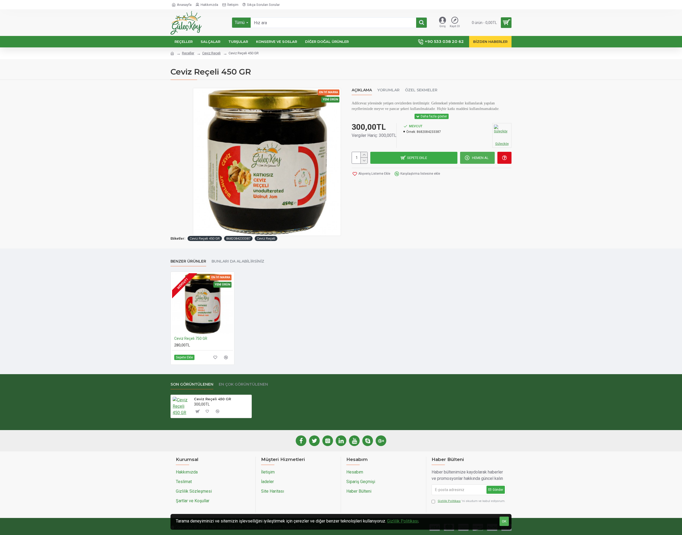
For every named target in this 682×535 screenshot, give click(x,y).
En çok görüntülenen (243, 384)
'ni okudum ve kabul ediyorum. (471, 501)
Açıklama (362, 90)
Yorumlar (388, 90)
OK (504, 521)
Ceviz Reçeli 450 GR (205, 238)
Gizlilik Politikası (402, 521)
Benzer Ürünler (188, 261)
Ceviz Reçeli (211, 53)
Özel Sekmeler (421, 90)
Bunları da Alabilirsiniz (238, 261)
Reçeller (188, 53)
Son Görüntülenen (191, 384)
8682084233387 (238, 238)
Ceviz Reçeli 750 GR (190, 338)
